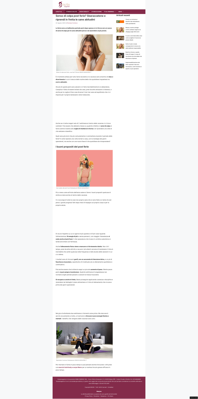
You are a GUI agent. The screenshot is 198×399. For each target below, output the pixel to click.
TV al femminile (109, 11)
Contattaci (110, 387)
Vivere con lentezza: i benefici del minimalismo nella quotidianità (132, 21)
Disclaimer (96, 396)
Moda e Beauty (84, 11)
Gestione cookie (193, 397)
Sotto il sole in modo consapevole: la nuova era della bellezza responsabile (133, 46)
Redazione (103, 396)
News (120, 11)
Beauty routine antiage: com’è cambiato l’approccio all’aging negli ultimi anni (133, 29)
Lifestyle (59, 11)
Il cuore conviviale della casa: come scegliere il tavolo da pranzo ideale (134, 38)
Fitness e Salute (71, 11)
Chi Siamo (110, 396)
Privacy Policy (89, 396)
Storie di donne (96, 11)
